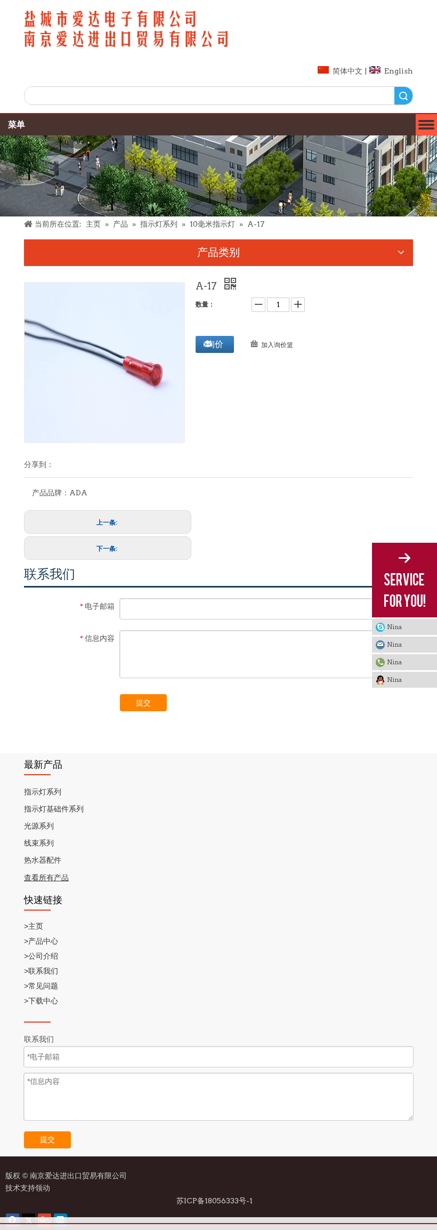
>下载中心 (42, 1000)
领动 (44, 1188)
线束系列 (39, 843)
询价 (214, 344)
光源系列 (39, 826)
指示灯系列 (42, 791)
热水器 (35, 860)
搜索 (403, 95)
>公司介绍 (41, 956)
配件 (53, 860)
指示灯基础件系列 (54, 809)
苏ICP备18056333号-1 (215, 1200)
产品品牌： (50, 492)
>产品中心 (42, 941)
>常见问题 (41, 986)
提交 (143, 702)
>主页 (33, 926)
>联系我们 (42, 971)
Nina (394, 627)
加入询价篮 (277, 345)
